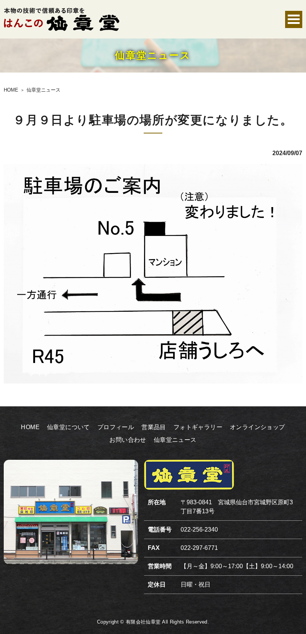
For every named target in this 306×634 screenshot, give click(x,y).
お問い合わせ (127, 440)
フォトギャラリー (198, 427)
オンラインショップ (257, 427)
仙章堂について (68, 427)
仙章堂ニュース (175, 440)
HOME (30, 427)
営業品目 (153, 427)
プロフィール (115, 427)
